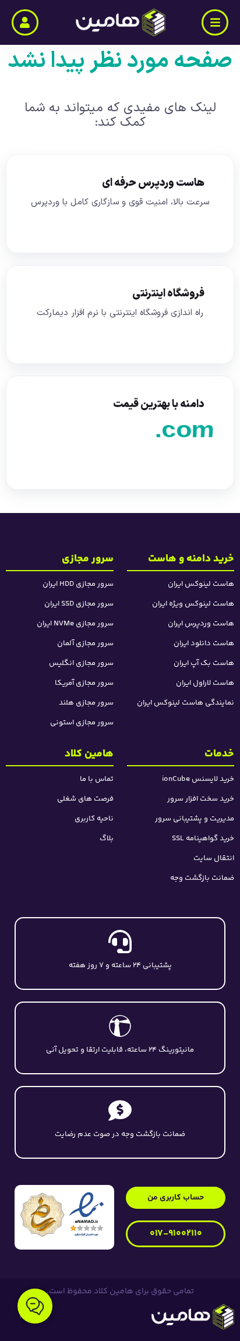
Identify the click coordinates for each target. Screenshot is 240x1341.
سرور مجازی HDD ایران (78, 584)
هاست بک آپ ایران (204, 663)
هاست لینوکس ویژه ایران (193, 604)
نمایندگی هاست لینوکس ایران (185, 703)
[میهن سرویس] (150, 1316)
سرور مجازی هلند (86, 703)
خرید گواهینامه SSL (203, 838)
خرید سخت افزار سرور (200, 799)
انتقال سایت (213, 858)
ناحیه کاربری (94, 819)
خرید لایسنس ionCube (198, 779)
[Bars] (215, 22)
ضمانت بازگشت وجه (202, 878)
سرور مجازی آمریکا (84, 683)
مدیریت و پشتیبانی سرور (194, 819)
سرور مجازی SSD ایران (79, 604)
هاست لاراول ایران (205, 683)
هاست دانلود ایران (204, 643)
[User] (25, 22)
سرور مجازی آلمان (85, 643)
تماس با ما (97, 779)
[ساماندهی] (42, 1215)
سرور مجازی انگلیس (81, 663)
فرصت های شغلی (85, 799)
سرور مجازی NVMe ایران (75, 623)
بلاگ (107, 838)
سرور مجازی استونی (82, 722)
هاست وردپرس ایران (201, 623)
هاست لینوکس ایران (201, 584)
